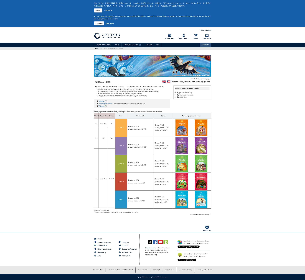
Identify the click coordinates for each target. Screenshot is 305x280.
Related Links (127, 252)
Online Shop (169, 38)
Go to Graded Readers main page (200, 79)
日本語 (202, 30)
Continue (99, 23)
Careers (125, 245)
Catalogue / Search (105, 249)
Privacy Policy (97, 270)
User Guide (207, 38)
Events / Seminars (104, 242)
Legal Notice (169, 270)
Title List (101, 106)
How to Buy (102, 252)
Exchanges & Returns (205, 270)
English (208, 30)
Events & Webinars (103, 45)
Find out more (150, 248)
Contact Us (205, 45)
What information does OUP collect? (120, 270)
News (117, 45)
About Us (125, 242)
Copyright (156, 270)
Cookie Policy (142, 270)
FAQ (157, 45)
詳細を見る (108, 10)
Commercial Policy (186, 270)
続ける (98, 10)
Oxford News (102, 245)
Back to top (207, 230)
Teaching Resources (106, 104)
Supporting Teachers (129, 249)
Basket (195, 38)
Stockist (149, 45)
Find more (110, 23)
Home (97, 48)
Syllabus (101, 101)
